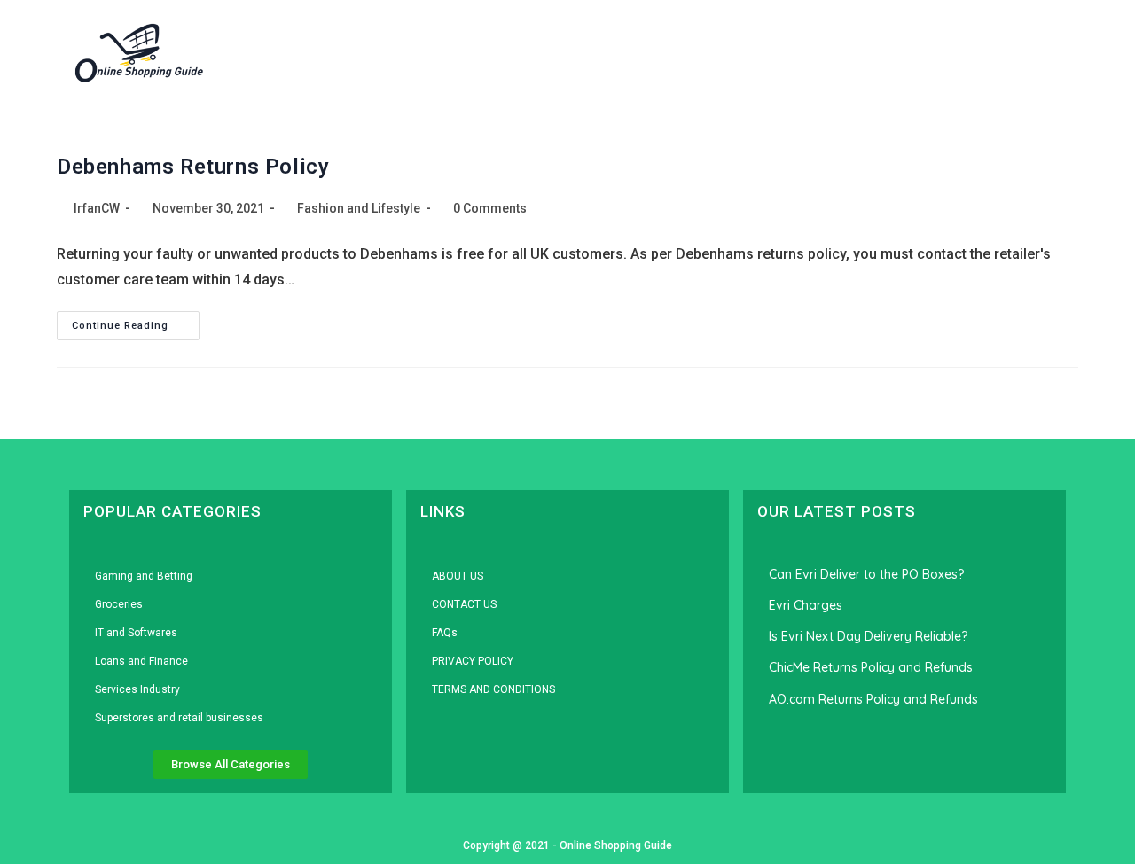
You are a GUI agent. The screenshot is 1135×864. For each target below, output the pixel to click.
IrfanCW (97, 208)
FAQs (445, 633)
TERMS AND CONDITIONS (493, 689)
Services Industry (137, 689)
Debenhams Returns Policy (193, 166)
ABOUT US (457, 576)
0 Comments (490, 208)
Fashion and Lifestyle (358, 208)
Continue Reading (136, 321)
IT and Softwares (136, 633)
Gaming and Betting (143, 576)
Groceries (119, 604)
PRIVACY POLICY (472, 661)
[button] (1018, 53)
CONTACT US (464, 604)
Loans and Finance (141, 661)
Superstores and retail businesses (179, 718)
